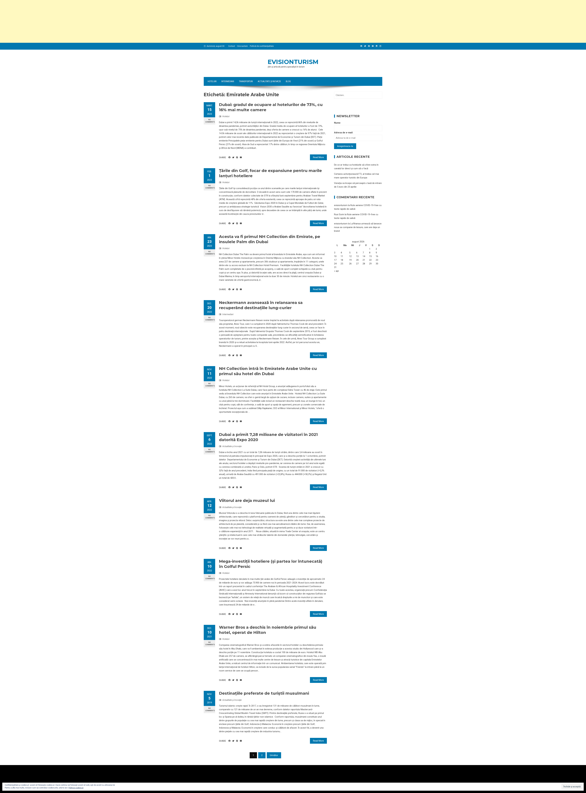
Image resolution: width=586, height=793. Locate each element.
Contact (231, 46)
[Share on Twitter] (233, 157)
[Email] (241, 157)
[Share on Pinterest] (237, 157)
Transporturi (246, 81)
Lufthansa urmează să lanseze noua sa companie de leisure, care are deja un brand (358, 227)
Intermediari (227, 81)
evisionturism (293, 62)
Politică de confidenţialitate (262, 46)
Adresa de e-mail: (343, 132)
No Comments (210, 121)
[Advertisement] (91, 21)
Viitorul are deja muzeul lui (247, 500)
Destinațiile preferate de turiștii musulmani (264, 693)
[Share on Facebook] (229, 157)
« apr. (336, 271)
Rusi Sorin (339, 214)
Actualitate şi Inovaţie (269, 81)
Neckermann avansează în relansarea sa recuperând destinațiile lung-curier (261, 305)
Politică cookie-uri (76, 788)
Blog (288, 81)
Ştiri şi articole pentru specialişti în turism (286, 67)
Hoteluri (212, 81)
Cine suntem (242, 46)
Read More (318, 157)
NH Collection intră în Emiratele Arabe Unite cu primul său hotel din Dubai (268, 371)
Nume (337, 122)
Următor (274, 755)
